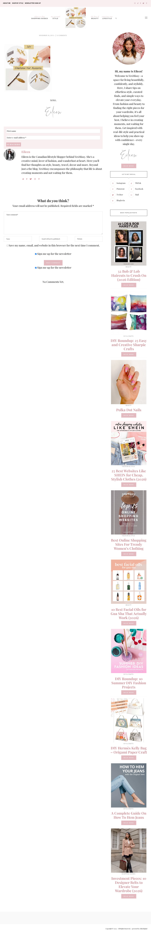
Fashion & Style (128, 466)
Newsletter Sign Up (33, 3)
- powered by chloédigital (139, 929)
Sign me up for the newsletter (54, 253)
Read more (129, 285)
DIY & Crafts (129, 336)
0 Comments (62, 35)
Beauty (95, 17)
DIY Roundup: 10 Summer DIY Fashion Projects (128, 682)
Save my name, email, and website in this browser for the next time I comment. (54, 245)
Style (55, 17)
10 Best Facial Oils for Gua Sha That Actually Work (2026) (129, 613)
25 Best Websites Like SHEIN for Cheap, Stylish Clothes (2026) (128, 475)
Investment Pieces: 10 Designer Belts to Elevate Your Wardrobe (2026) (128, 884)
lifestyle (107, 17)
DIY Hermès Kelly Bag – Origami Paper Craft (129, 750)
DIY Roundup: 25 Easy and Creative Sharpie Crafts (129, 344)
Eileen (25, 152)
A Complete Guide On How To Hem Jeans (128, 815)
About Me (6, 3)
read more (129, 166)
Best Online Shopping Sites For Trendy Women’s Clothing (128, 544)
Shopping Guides (39, 17)
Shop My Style (17, 3)
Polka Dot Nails (128, 409)
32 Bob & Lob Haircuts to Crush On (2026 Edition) (128, 275)
